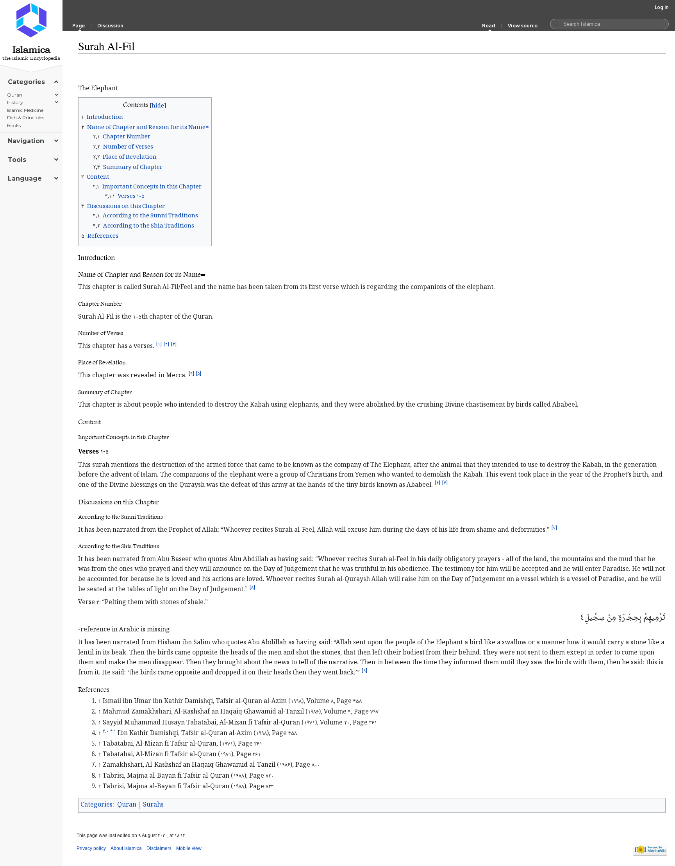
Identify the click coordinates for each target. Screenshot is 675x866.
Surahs (153, 805)
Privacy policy (91, 848)
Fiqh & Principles (25, 117)
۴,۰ (106, 731)
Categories (96, 805)
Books (14, 125)
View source (523, 25)
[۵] (198, 373)
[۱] (159, 344)
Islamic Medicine (25, 110)
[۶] (445, 483)
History (15, 102)
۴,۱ (113, 731)
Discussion (110, 25)
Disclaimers (158, 848)
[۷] (554, 528)
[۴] (191, 373)
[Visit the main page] (31, 20)
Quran (126, 805)
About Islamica (126, 848)
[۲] (166, 344)
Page (78, 25)
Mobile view (189, 848)
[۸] (252, 587)
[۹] (364, 671)
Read (488, 25)
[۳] (174, 344)
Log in (662, 7)
